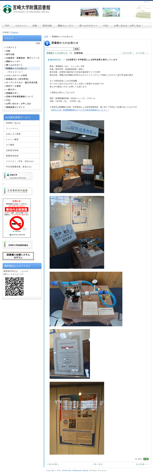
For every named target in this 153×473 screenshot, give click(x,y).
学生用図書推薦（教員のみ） (19, 167)
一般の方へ (11, 89)
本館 (34, 25)
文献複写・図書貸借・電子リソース (23, 58)
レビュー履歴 (12, 139)
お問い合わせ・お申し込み (127, 25)
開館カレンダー (66, 25)
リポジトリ (20, 25)
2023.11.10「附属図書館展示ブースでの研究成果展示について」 (80, 110)
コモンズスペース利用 (16, 75)
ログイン (147, 2)
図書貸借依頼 (12, 156)
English (14, 32)
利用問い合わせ (13, 123)
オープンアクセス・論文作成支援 (22, 82)
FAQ (105, 25)
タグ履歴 (10, 145)
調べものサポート (88, 25)
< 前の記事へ (127, 53)
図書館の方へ (12, 93)
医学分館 (47, 25)
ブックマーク (12, 128)
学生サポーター (15, 72)
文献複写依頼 (12, 150)
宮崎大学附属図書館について (19, 96)
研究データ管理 (13, 86)
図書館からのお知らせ (16, 68)
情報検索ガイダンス (15, 107)
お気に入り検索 (13, 134)
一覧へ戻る (97, 464)
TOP (6, 25)
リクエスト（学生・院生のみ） (20, 161)
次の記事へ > (142, 53)
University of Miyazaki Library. (75, 470)
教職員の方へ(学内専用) (17, 79)
